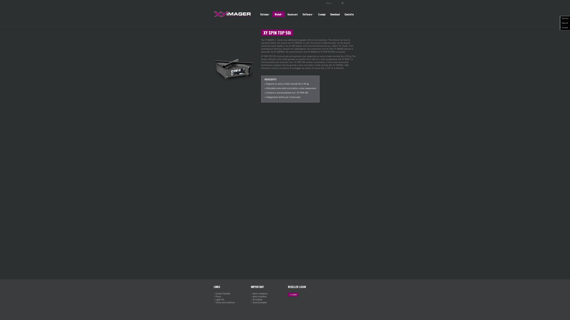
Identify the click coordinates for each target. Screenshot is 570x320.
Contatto (349, 14)
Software (307, 14)
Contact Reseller (223, 293)
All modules (258, 299)
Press (218, 296)
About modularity (260, 293)
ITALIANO (565, 28)
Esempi (321, 14)
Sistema (264, 14)
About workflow (260, 296)
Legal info (220, 299)
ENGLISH (565, 23)
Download (335, 14)
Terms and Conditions (225, 302)
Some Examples (260, 302)
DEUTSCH (565, 18)
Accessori (293, 14)
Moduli (278, 14)
